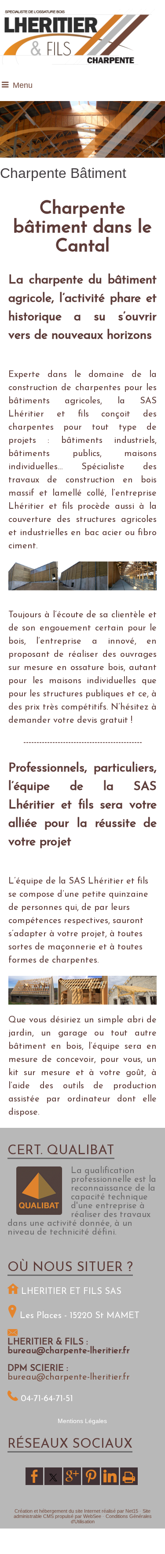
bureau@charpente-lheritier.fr (68, 1377)
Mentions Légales (82, 1420)
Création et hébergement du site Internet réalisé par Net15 (76, 1511)
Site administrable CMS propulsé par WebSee (82, 1513)
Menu (23, 85)
